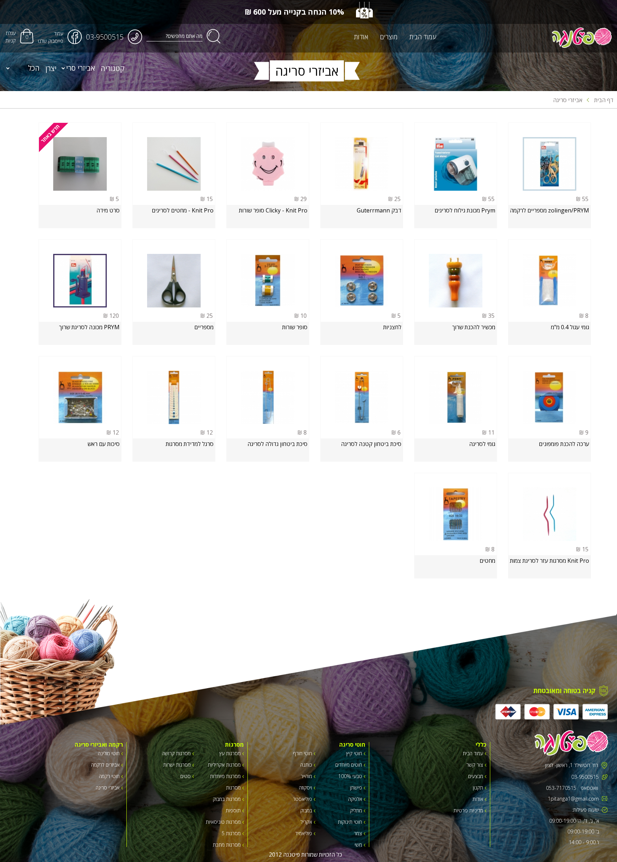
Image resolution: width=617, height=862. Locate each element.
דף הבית (603, 100)
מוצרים (389, 36)
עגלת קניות (10, 37)
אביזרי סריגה (567, 100)
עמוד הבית (423, 36)
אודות (361, 36)
